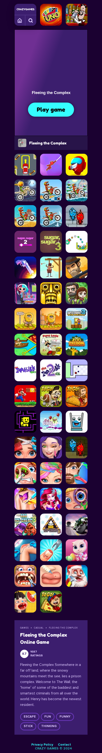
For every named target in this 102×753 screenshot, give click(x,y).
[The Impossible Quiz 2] (51, 370)
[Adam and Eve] (51, 319)
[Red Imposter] (77, 165)
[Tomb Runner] (51, 293)
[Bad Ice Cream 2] (51, 524)
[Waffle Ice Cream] (25, 602)
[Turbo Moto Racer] (77, 524)
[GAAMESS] (25, 9)
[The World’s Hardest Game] (77, 370)
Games (19, 20)
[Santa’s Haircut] (77, 576)
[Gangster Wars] (77, 267)
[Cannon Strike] (77, 242)
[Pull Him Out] (25, 345)
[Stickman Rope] (51, 165)
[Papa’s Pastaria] (51, 396)
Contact (64, 744)
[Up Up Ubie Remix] (51, 422)
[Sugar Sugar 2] (25, 242)
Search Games (30, 20)
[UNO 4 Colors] (51, 15)
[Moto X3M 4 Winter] (77, 190)
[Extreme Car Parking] (25, 165)
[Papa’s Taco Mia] (77, 396)
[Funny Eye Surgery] (77, 499)
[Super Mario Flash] (25, 396)
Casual (39, 628)
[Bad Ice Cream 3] (25, 524)
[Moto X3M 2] (51, 216)
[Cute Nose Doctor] (25, 473)
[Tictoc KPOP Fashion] (25, 293)
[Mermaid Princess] (51, 499)
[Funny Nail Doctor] (51, 550)
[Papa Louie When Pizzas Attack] (51, 345)
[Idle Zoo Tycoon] (77, 345)
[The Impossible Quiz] (25, 370)
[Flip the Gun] (25, 267)
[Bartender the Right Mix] (77, 15)
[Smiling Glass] (77, 422)
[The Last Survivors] (77, 293)
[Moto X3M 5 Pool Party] (51, 190)
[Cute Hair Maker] (25, 447)
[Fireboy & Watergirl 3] (77, 216)
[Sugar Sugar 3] (51, 242)
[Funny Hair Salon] (77, 473)
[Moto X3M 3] (25, 216)
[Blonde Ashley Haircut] (51, 473)
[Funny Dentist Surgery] (25, 576)
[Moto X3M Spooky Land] (25, 190)
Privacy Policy (42, 744)
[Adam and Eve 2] (25, 319)
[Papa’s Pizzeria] (51, 602)
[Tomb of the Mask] (25, 422)
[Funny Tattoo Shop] (25, 499)
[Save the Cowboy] (51, 267)
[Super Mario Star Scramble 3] (77, 319)
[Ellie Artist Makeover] (51, 447)
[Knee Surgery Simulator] (25, 550)
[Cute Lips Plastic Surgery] (51, 576)
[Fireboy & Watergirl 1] (77, 447)
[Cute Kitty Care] (77, 550)
